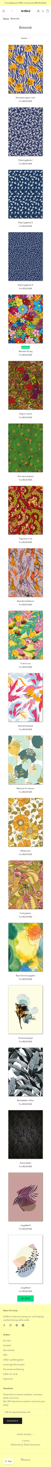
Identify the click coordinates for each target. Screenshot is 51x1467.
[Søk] (43, 11)
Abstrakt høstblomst (25, 601)
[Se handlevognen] (47, 11)
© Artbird (25, 1441)
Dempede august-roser (25, 97)
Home (6, 18)
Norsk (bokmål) (24, 1434)
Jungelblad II (25, 1225)
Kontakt (7, 1345)
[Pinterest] (17, 1325)
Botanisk (15, 18)
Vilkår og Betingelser (13, 1359)
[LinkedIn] (23, 1325)
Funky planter (25, 913)
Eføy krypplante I (25, 160)
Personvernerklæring (13, 1369)
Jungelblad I (26, 1288)
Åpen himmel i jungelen (25, 975)
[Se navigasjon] (3, 11)
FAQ (5, 1355)
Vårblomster (25, 851)
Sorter (24, 38)
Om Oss (7, 1340)
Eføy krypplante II (25, 222)
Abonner (12, 1421)
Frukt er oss (26, 663)
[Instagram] (10, 1325)
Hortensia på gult (25, 1038)
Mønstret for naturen (25, 788)
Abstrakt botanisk (25, 726)
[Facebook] (4, 1325)
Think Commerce (32, 1444)
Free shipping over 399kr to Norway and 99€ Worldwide (25, 3)
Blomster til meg (25, 351)
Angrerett (8, 1378)
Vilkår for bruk (10, 1374)
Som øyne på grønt (25, 476)
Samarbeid (8, 1350)
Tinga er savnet (25, 414)
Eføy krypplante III (25, 285)
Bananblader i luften (25, 1100)
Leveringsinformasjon (13, 1364)
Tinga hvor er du (25, 538)
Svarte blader (25, 1163)
